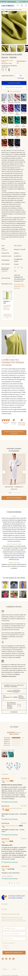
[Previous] (3, 472)
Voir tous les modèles (14, 498)
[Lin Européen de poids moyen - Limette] (5, 48)
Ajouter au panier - (7, 316)
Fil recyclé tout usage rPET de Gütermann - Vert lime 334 (7, 307)
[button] (21, 61)
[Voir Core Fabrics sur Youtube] (13, 959)
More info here (6, 1)
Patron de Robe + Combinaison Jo (14, 487)
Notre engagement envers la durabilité (14, 432)
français (5, 969)
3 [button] (14, 883)
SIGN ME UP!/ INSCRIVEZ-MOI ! (14, 952)
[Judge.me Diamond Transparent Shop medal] (17, 765)
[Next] (24, 472)
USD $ (14, 969)
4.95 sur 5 (18, 732)
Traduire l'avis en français (11, 802)
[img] (5, 778)
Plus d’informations (13, 711)
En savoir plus (4, 249)
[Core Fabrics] (7, 5)
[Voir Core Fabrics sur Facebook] (6, 959)
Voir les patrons (5, 67)
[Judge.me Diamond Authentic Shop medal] (9, 765)
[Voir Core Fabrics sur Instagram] (3, 959)
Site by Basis (15, 975)
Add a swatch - (14, 87)
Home (3, 9)
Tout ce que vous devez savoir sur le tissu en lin (19, 286)
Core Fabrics (8, 975)
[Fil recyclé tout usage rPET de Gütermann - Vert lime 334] (7, 295)
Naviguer (5, 904)
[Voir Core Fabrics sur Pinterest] (10, 959)
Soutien (4, 909)
